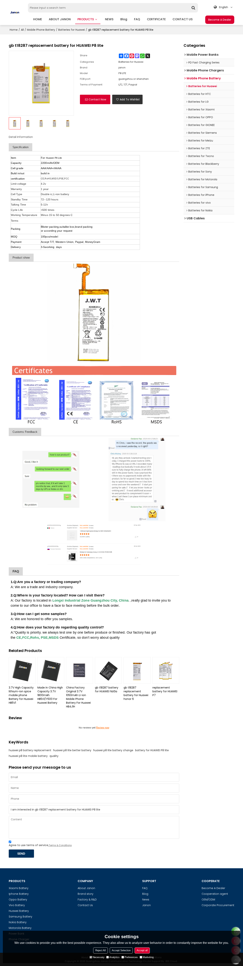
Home (14, 30)
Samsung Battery (20, 916)
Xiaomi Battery (18, 888)
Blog (145, 894)
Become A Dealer (219, 20)
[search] (193, 8)
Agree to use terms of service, (40, 845)
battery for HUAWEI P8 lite (152, 750)
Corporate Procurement (218, 905)
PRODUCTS (85, 19)
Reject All (100, 950)
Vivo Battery (17, 905)
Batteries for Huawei (71, 30)
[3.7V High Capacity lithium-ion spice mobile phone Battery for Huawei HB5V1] (22, 670)
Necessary (98, 957)
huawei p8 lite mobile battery (28, 756)
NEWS (109, 19)
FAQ (137, 19)
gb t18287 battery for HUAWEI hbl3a (106, 689)
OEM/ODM (208, 899)
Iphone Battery (19, 894)
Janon (146, 905)
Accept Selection (121, 950)
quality (54, 756)
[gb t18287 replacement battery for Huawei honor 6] (137, 670)
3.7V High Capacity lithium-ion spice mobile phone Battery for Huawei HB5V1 (21, 695)
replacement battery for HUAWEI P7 (164, 691)
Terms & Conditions (60, 845)
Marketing (148, 957)
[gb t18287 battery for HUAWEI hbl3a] (108, 670)
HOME (37, 19)
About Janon (86, 888)
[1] (94, 313)
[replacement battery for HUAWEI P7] (165, 670)
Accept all (142, 950)
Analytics (114, 957)
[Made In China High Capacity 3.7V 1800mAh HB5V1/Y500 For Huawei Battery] (50, 670)
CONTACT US (183, 19)
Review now (102, 727)
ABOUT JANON (60, 19)
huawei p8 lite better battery (72, 750)
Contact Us (85, 905)
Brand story (85, 894)
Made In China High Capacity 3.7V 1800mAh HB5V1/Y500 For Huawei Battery (50, 695)
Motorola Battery (20, 928)
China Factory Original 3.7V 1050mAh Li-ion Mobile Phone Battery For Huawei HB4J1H (78, 697)
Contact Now (97, 99)
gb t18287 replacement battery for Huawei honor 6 (136, 693)
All (22, 30)
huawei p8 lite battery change (113, 750)
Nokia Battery (18, 922)
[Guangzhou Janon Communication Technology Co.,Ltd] (15, 12)
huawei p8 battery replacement (30, 750)
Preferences (131, 957)
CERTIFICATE (156, 19)
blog (123, 19)
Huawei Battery (19, 911)
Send (21, 853)
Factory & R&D (87, 899)
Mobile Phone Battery (41, 30)
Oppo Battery (18, 899)
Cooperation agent (215, 894)
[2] (94, 395)
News (145, 899)
